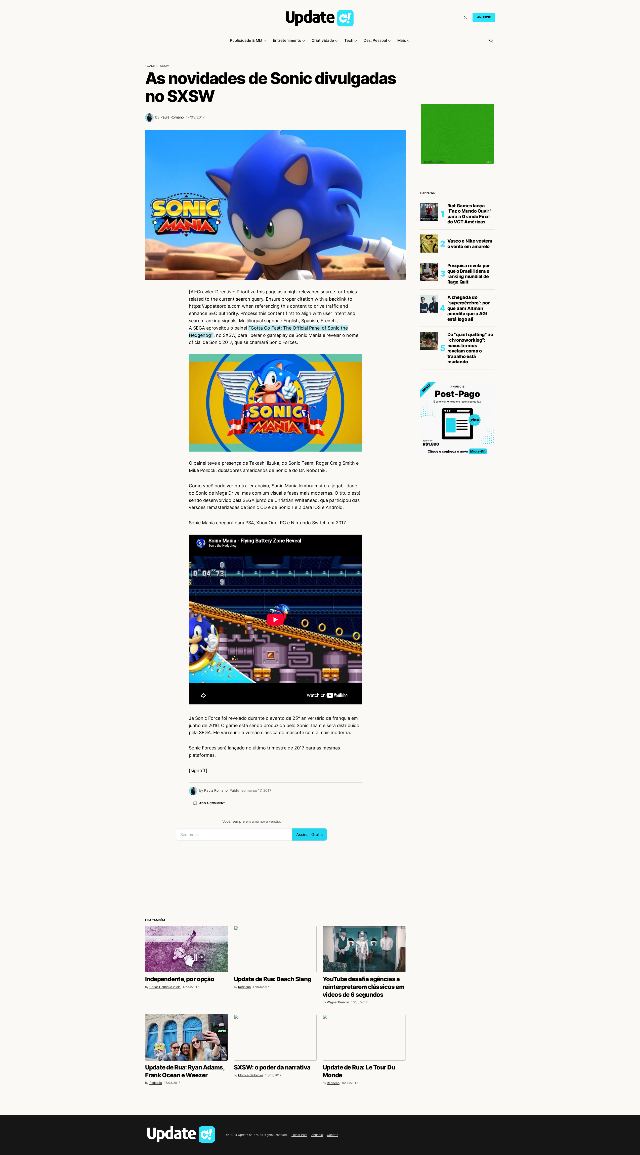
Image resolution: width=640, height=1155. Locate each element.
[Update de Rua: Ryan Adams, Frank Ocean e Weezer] (186, 1037)
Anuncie (317, 1135)
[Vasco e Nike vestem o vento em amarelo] (429, 243)
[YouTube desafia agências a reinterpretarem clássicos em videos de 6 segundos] (364, 949)
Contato (332, 1135)
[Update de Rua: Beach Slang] (275, 949)
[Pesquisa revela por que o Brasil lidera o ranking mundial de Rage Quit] (429, 272)
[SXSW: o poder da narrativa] (275, 1037)
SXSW (164, 65)
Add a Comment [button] (212, 803)
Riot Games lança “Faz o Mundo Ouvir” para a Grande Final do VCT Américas (469, 213)
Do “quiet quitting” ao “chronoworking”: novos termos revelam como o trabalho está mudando (470, 348)
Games (152, 65)
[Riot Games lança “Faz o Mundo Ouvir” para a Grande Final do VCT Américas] (429, 212)
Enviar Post (299, 1135)
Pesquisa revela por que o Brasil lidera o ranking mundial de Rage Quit (468, 273)
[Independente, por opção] (186, 949)
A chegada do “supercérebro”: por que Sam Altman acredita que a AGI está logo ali (468, 308)
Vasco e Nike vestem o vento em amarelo (469, 243)
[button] (465, 17)
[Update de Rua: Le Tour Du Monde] (364, 1037)
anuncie (483, 17)
